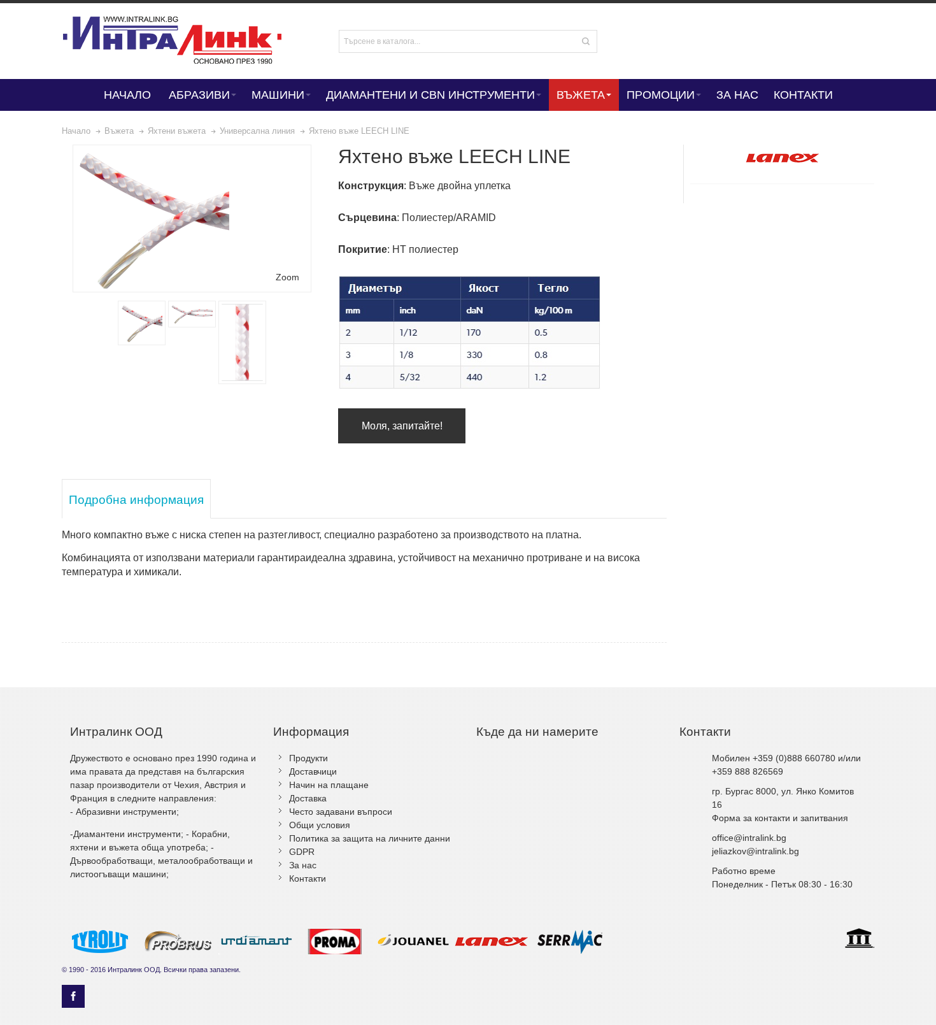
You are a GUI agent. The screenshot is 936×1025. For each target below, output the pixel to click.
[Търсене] (586, 41)
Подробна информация (136, 499)
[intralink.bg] (183, 41)
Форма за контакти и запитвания (780, 818)
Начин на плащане (329, 785)
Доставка (308, 798)
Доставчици (313, 771)
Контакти (307, 878)
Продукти (308, 758)
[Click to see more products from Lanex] (782, 158)
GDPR (302, 852)
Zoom (287, 277)
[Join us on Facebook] (73, 996)
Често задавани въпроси (340, 811)
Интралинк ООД (134, 969)
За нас (302, 865)
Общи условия (319, 825)
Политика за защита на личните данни (369, 838)
